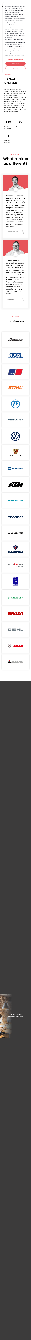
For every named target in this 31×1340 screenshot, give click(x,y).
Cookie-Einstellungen (15, 59)
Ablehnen (15, 68)
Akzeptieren (15, 64)
